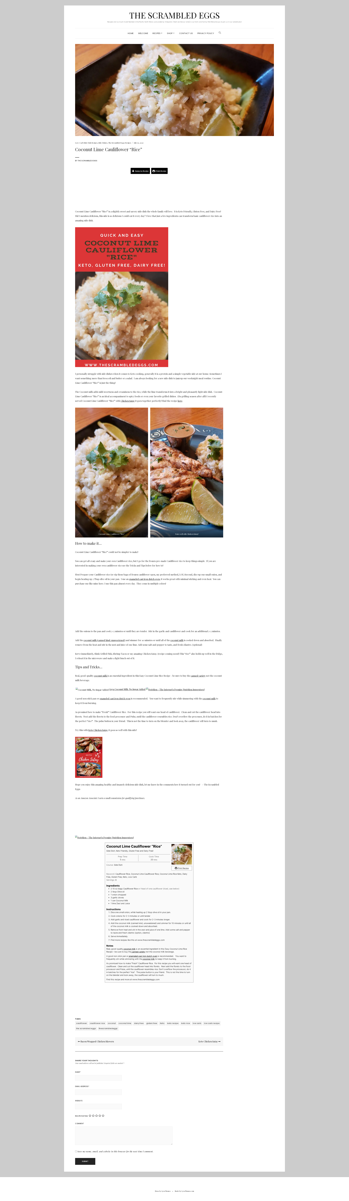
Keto (162, 1023)
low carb (197, 1023)
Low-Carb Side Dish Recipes (86, 143)
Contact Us (186, 33)
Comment (79, 1123)
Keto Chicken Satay (97, 730)
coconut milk (176, 640)
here (180, 400)
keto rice (185, 1023)
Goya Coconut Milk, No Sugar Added (127, 689)
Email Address (82, 1086)
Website (78, 1101)
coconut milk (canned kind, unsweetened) (104, 640)
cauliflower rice (97, 1023)
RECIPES (157, 33)
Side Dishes (102, 143)
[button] (220, 33)
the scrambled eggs (86, 1028)
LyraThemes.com (188, 1191)
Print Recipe (160, 170)
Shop (170, 33)
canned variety (198, 675)
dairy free (139, 1023)
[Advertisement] (149, 189)
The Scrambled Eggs (174, 15)
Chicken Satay (128, 400)
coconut (112, 1023)
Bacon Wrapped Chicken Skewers (97, 1041)
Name (78, 1072)
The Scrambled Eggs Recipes (119, 143)
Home (131, 33)
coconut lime (125, 1023)
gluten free (151, 1023)
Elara (157, 1191)
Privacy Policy (205, 33)
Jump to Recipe (141, 170)
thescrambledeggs (108, 1028)
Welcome (143, 33)
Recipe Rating (81, 1116)
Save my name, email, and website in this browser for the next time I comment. (115, 1151)
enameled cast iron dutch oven (144, 579)
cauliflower (81, 1023)
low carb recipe (211, 1023)
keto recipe (172, 1023)
